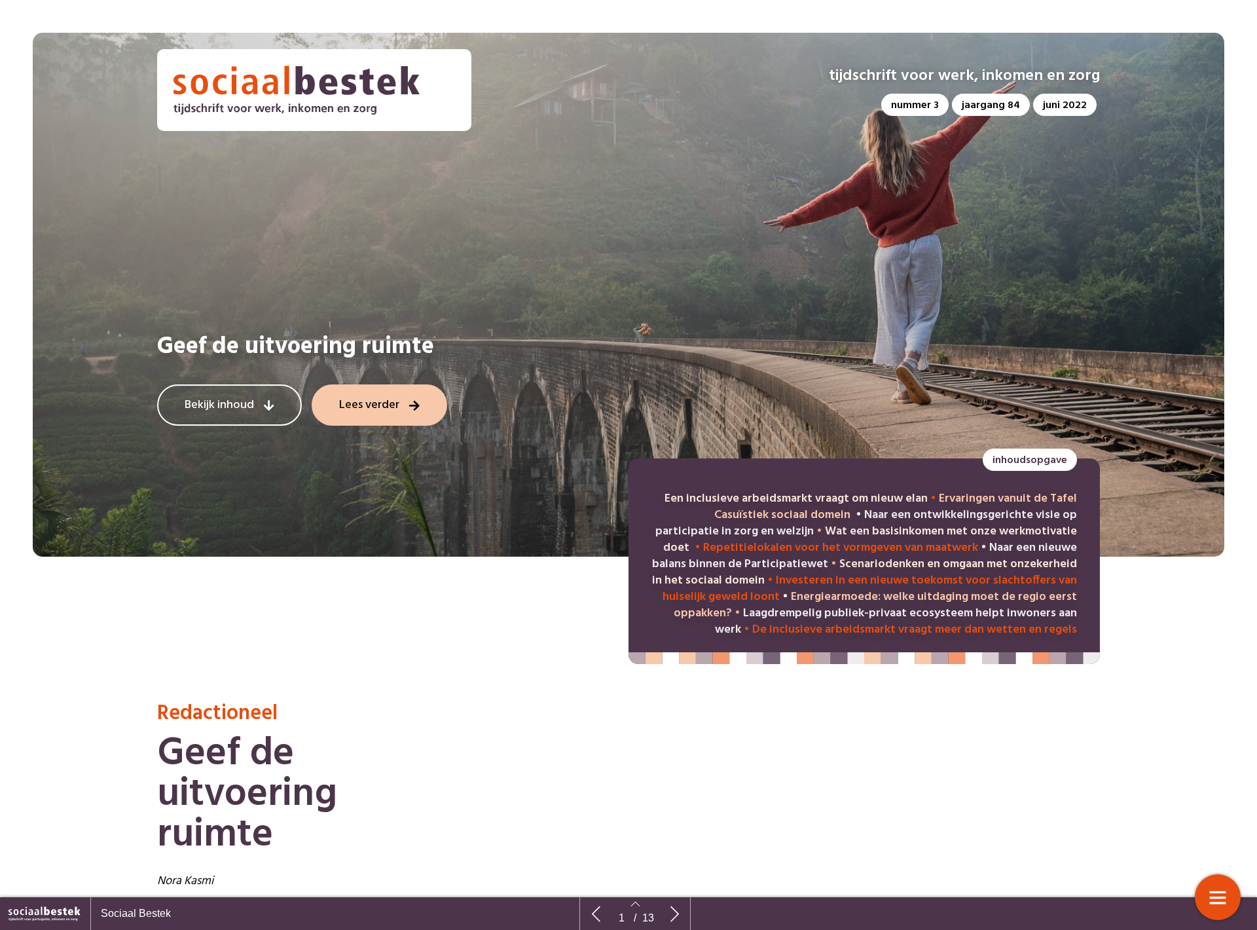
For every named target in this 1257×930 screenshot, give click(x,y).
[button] (915, 105)
